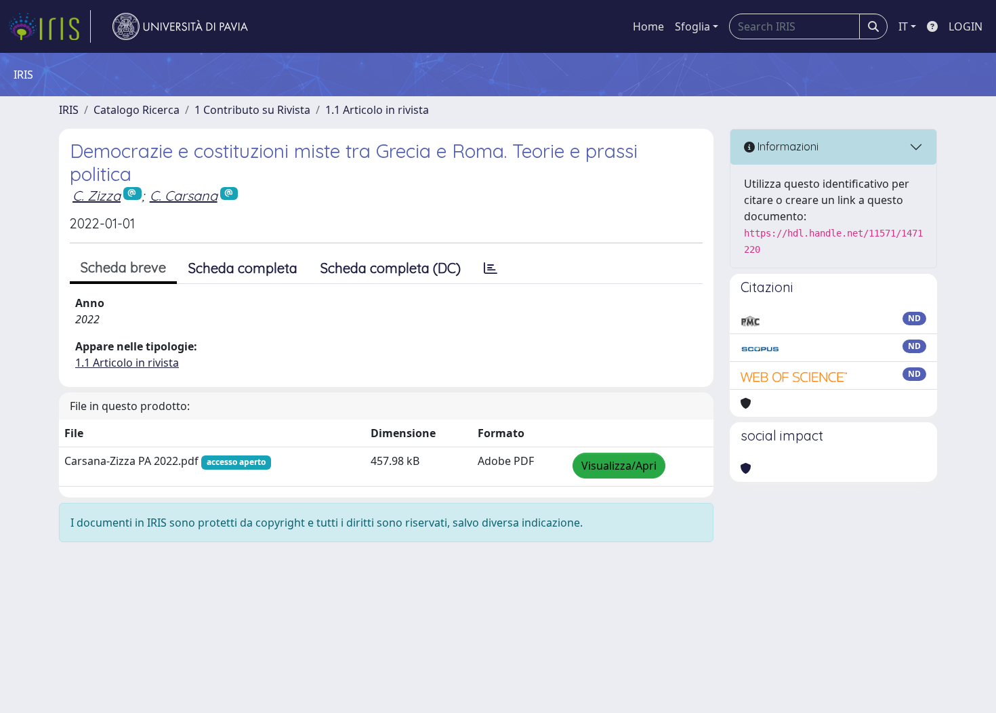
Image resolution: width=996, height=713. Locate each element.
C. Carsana (183, 195)
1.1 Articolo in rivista (377, 109)
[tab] (490, 268)
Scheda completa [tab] (242, 268)
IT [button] (903, 26)
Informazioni (786, 146)
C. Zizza (96, 195)
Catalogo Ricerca (137, 109)
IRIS (69, 109)
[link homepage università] (180, 26)
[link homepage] (49, 26)
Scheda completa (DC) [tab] (390, 268)
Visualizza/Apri (619, 465)
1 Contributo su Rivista (252, 109)
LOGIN (965, 26)
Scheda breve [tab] (123, 267)
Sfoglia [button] (692, 26)
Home (648, 26)
